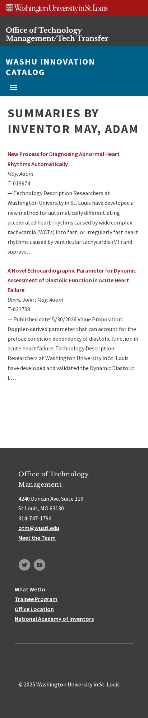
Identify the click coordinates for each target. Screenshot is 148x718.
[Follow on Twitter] (24, 565)
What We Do (30, 589)
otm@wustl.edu (38, 528)
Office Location (34, 609)
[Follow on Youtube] (39, 565)
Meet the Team (37, 537)
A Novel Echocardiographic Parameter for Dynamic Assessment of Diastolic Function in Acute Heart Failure (72, 280)
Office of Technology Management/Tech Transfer (57, 34)
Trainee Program (36, 599)
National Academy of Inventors (54, 618)
